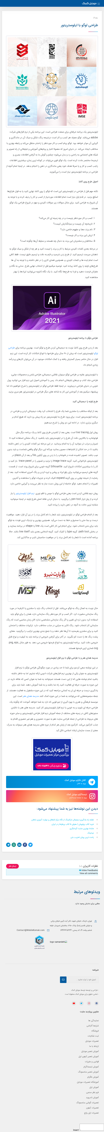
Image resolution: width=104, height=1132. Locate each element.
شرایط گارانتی (93, 1026)
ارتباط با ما (94, 1046)
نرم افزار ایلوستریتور (25, 494)
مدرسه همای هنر (31, 696)
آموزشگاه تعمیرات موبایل (88, 1082)
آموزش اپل (94, 1087)
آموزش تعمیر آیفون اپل (89, 1056)
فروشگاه (95, 1031)
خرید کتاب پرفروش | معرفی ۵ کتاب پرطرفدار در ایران (73, 824)
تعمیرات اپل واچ (91, 1113)
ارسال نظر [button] (12, 866)
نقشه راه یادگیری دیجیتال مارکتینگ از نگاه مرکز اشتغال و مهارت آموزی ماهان (62, 820)
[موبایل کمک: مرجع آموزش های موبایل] (89, 3)
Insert (76, 1130)
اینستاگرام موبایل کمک (76, 796)
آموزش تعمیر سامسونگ (88, 1072)
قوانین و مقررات (92, 1062)
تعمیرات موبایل (92, 1041)
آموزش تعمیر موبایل (90, 1051)
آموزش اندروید (92, 1097)
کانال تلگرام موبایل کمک (75, 782)
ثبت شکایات (93, 1036)
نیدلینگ (90, 833)
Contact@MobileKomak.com (31, 930)
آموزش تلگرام (93, 1077)
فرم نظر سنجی (92, 1092)
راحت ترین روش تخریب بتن (82, 837)
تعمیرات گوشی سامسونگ (87, 1103)
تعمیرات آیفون (92, 1108)
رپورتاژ (95, 17)
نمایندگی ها (93, 1021)
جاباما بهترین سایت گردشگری (82, 828)
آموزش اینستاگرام (91, 1067)
